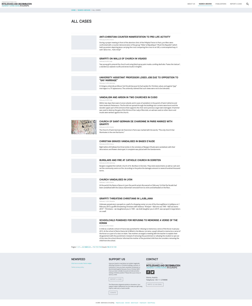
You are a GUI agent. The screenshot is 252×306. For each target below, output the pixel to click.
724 (100, 247)
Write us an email (155, 284)
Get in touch (134, 303)
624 (89, 247)
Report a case (236, 4)
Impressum (143, 303)
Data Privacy (151, 303)
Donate (113, 293)
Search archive (205, 4)
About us (191, 4)
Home (73, 10)
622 (83, 247)
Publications (221, 4)
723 (97, 247)
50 (112, 247)
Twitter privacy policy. (77, 267)
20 (110, 247)
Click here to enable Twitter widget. (81, 263)
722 (94, 247)
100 (115, 247)
